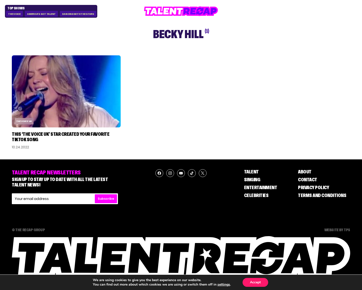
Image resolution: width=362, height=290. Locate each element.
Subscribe (106, 199)
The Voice (14, 14)
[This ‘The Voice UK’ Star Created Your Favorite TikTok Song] (66, 91)
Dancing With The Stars (78, 14)
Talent (251, 171)
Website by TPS (337, 230)
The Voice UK (24, 121)
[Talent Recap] (181, 11)
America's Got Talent (41, 14)
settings (223, 284)
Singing (252, 179)
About (305, 171)
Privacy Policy (313, 187)
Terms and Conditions (322, 195)
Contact (307, 179)
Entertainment (260, 187)
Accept (255, 282)
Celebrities (256, 195)
